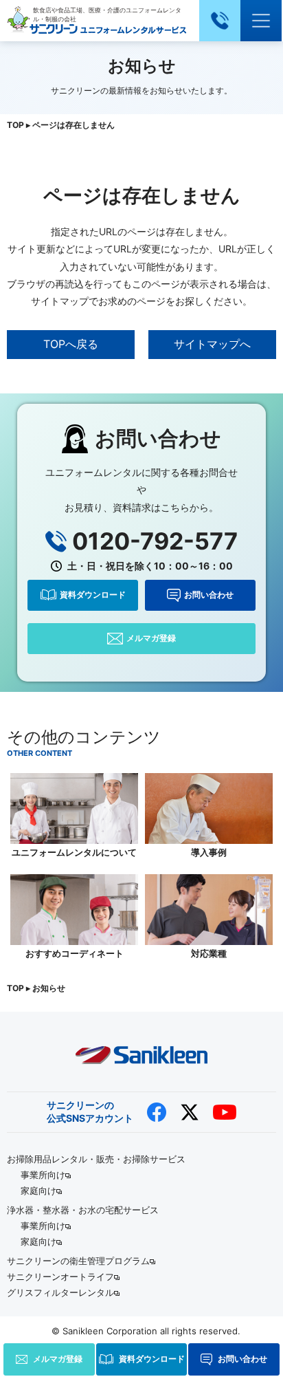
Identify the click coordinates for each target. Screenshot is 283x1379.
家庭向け (38, 1190)
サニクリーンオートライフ (60, 1276)
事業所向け (43, 1174)
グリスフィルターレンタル (60, 1292)
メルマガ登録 (151, 638)
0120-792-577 (155, 541)
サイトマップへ (212, 344)
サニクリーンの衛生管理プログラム (78, 1260)
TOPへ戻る (70, 344)
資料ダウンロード (93, 594)
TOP (15, 125)
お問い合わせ (209, 594)
